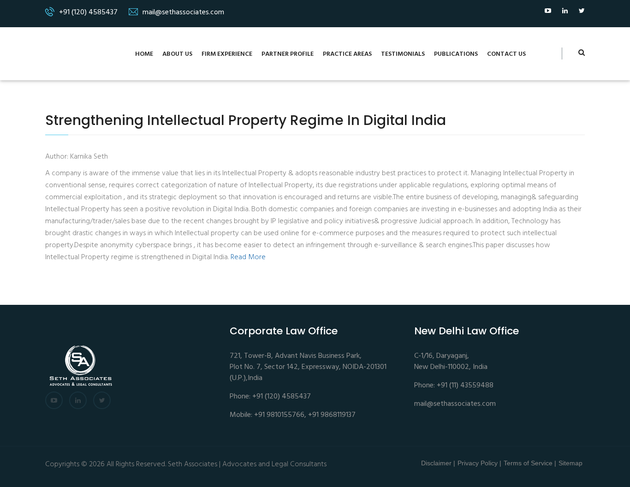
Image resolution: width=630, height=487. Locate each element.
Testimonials (403, 54)
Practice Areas (347, 54)
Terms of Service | (530, 463)
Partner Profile (288, 54)
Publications (456, 54)
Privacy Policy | (479, 463)
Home (144, 54)
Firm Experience (227, 54)
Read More (248, 257)
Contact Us (506, 54)
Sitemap (570, 463)
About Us (177, 54)
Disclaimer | (438, 463)
